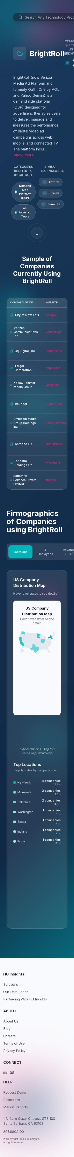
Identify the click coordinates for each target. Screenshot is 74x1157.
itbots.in (51, 480)
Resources (11, 1100)
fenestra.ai (53, 463)
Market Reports (15, 1107)
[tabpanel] (37, 749)
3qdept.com (54, 351)
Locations (20, 552)
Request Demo (14, 1092)
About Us (10, 1021)
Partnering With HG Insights (25, 999)
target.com (53, 368)
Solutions (10, 984)
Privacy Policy (14, 1051)
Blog (6, 1029)
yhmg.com (52, 385)
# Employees (45, 552)
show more (24, 155)
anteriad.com (54, 444)
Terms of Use (14, 1043)
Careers (9, 1036)
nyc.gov (51, 315)
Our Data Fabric (15, 992)
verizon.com (54, 332)
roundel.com (54, 404)
